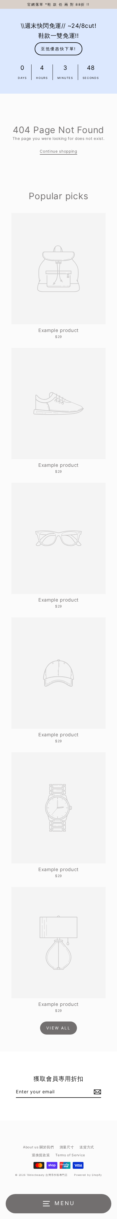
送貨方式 (87, 1147)
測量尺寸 (67, 1147)
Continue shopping (58, 151)
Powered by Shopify (88, 1174)
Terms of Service (70, 1155)
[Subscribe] (96, 1092)
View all (58, 1027)
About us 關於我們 (38, 1147)
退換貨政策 (41, 1155)
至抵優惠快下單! (58, 48)
